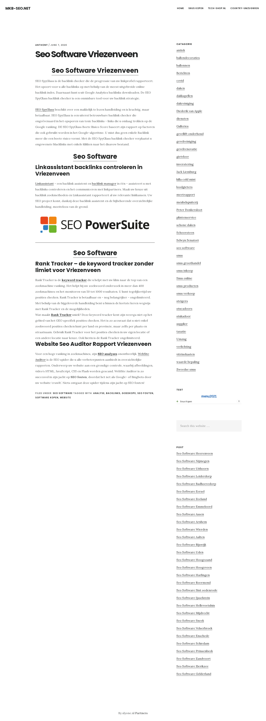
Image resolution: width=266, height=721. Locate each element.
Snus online (184, 278)
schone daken (185, 225)
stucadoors (184, 308)
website (65, 397)
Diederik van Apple (189, 111)
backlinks (113, 393)
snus (179, 255)
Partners (141, 713)
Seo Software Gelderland (193, 674)
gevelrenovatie (186, 149)
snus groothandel (188, 263)
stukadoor (183, 316)
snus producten (187, 286)
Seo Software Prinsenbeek (194, 651)
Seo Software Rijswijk (191, 544)
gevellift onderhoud (190, 134)
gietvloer (182, 156)
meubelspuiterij (187, 202)
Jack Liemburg (186, 172)
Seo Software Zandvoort (193, 658)
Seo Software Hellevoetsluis (195, 605)
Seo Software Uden (189, 552)
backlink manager (104, 183)
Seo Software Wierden (192, 529)
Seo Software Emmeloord (194, 506)
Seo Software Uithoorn (192, 468)
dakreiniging (185, 103)
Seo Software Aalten (190, 537)
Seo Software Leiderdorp (194, 476)
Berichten (183, 73)
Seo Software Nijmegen (192, 461)
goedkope (129, 393)
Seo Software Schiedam (192, 643)
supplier (182, 324)
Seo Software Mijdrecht (193, 613)
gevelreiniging (186, 141)
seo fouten (145, 393)
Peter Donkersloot (189, 210)
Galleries (182, 126)
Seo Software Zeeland (191, 499)
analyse (99, 393)
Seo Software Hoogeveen (194, 567)
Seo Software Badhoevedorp (196, 484)
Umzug (181, 339)
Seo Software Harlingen (193, 575)
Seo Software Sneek (190, 620)
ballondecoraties (188, 58)
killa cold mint (186, 179)
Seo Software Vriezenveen (95, 70)
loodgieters (184, 187)
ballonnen (183, 65)
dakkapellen (184, 96)
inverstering (185, 164)
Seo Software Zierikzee (192, 666)
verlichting (183, 346)
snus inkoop (184, 270)
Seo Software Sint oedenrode (196, 590)
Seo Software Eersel (190, 491)
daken (180, 88)
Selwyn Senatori (187, 240)
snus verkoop (185, 293)
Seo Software (95, 156)
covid (180, 80)
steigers (182, 301)
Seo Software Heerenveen (194, 453)
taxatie (181, 331)
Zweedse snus (186, 369)
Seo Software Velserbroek (194, 628)
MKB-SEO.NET (18, 8)
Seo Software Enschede (192, 636)
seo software (63, 393)
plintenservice (186, 217)
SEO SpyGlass (44, 109)
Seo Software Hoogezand (194, 560)
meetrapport (185, 194)
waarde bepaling (187, 362)
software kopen (46, 397)
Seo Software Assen (190, 514)
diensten (182, 118)
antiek (180, 50)
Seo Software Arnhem (191, 522)
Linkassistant (44, 183)
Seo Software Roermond (193, 582)
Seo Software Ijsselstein (193, 598)
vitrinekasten (185, 354)
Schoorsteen (185, 232)
